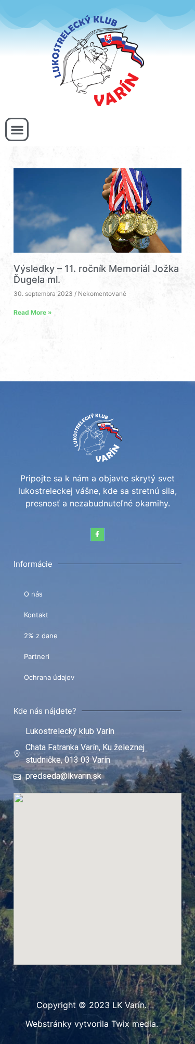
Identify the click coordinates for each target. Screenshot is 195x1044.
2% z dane (41, 635)
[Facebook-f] (97, 534)
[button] (17, 129)
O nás (33, 594)
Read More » (33, 312)
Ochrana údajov (49, 677)
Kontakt (36, 615)
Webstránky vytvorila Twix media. (91, 1023)
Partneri (36, 656)
